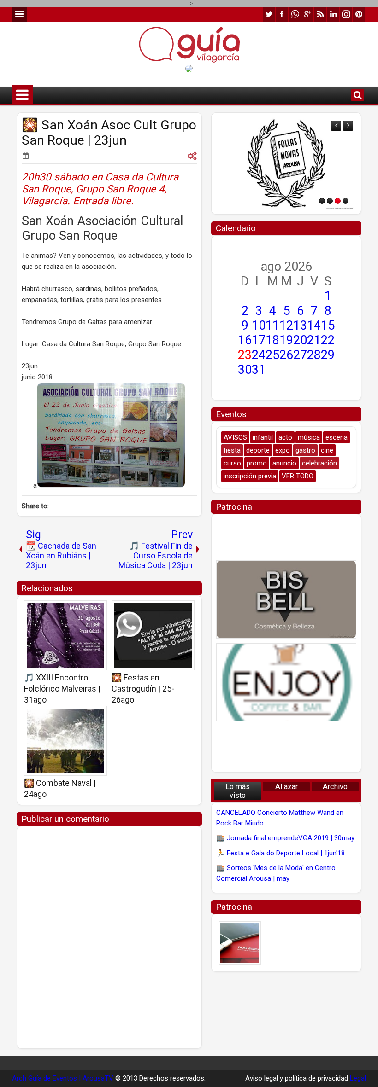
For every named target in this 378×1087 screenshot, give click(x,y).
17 (259, 340)
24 (259, 355)
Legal (358, 1078)
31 (259, 369)
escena (336, 437)
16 (245, 340)
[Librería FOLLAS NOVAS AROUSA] (286, 163)
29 (328, 355)
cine (327, 450)
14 (314, 325)
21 (314, 340)
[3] (338, 201)
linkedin (333, 14)
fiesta (232, 450)
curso (232, 463)
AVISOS (235, 437)
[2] (330, 201)
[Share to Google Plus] (96, 610)
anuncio (284, 463)
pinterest (359, 14)
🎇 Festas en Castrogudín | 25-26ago (143, 688)
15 (328, 325)
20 (300, 340)
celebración (319, 463)
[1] (322, 201)
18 (272, 340)
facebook (282, 14)
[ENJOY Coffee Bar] (286, 682)
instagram (346, 14)
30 (245, 369)
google (307, 14)
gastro (305, 450)
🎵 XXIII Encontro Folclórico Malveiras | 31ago (62, 688)
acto (285, 437)
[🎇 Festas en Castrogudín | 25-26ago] (153, 635)
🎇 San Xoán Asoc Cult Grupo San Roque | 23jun (109, 132)
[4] (345, 201)
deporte (258, 450)
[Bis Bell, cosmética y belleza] (286, 599)
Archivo (335, 786)
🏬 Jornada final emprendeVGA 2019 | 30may (285, 838)
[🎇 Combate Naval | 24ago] (65, 741)
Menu (19, 14)
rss (320, 14)
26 (286, 355)
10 (259, 325)
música (309, 437)
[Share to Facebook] (76, 610)
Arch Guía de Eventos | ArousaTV (62, 1078)
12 (286, 325)
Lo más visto (237, 791)
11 (272, 325)
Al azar (286, 786)
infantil (263, 437)
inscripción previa (250, 476)
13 (300, 325)
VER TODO (297, 476)
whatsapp (295, 14)
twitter (269, 14)
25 (272, 355)
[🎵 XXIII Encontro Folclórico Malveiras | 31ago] (65, 635)
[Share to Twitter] (86, 610)
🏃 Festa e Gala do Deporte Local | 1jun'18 (280, 853)
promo (257, 463)
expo (282, 450)
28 (314, 355)
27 (300, 355)
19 (286, 340)
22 (328, 340)
